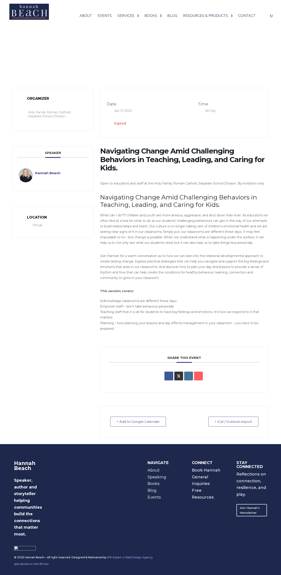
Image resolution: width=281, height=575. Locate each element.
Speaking (157, 477)
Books (150, 16)
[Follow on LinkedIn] (204, 505)
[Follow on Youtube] (212, 505)
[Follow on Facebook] (195, 514)
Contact (247, 16)
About (85, 16)
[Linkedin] (188, 376)
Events (105, 16)
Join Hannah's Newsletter (250, 510)
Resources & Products (205, 16)
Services (125, 16)
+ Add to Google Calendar (138, 421)
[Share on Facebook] (168, 376)
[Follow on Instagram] (195, 505)
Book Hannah (206, 470)
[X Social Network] (178, 376)
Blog (172, 16)
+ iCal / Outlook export (233, 421)
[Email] (198, 376)
